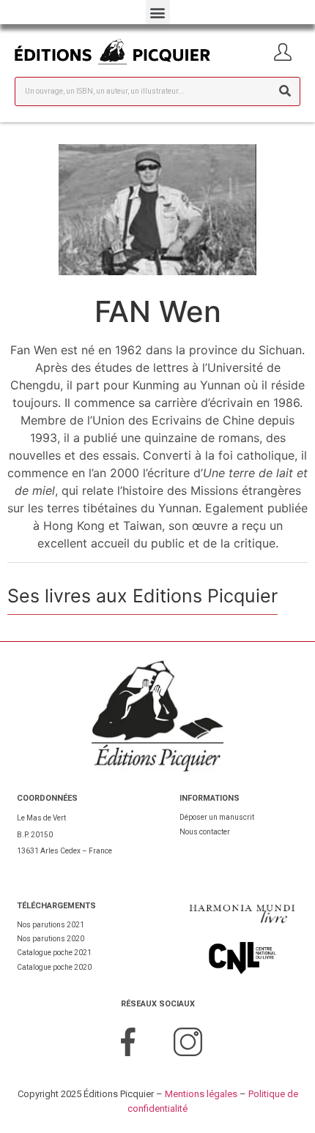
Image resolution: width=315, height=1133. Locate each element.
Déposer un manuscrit (216, 817)
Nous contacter (204, 832)
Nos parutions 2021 (50, 925)
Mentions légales (201, 1093)
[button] (158, 12)
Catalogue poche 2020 (54, 967)
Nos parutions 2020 (50, 939)
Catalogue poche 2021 (54, 953)
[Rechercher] (285, 91)
